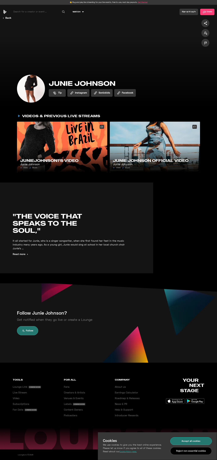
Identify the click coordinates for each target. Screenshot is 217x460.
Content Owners (73, 410)
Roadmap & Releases (127, 398)
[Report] (205, 43)
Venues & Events (74, 398)
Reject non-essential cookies (191, 451)
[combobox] (39, 12)
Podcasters (70, 415)
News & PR (121, 404)
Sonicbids (104, 93)
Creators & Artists (74, 393)
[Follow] (205, 33)
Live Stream (20, 393)
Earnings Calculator (126, 393)
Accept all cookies (191, 441)
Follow (29, 331)
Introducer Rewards (126, 415)
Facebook (127, 93)
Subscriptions (21, 404)
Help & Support (124, 410)
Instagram (81, 93)
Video (16, 398)
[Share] (205, 23)
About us (120, 387)
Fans (66, 387)
